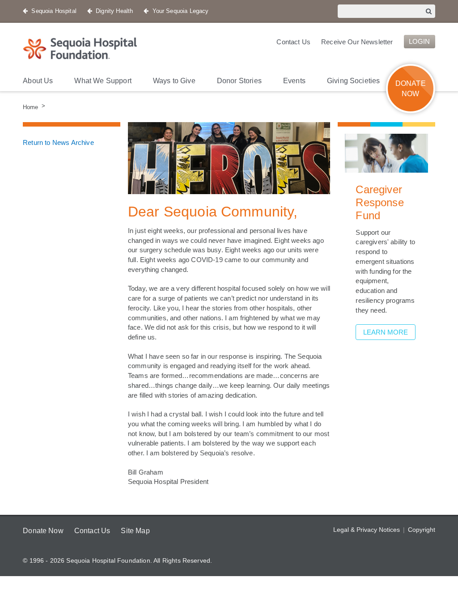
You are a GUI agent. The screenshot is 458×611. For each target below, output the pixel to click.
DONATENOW (410, 88)
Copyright (421, 529)
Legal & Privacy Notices (367, 529)
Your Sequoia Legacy (180, 11)
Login (419, 42)
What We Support (105, 80)
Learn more (385, 332)
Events (302, 80)
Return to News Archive (59, 142)
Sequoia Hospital (53, 11)
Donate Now (44, 530)
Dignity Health (114, 11)
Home (30, 106)
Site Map (138, 530)
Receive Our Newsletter (355, 42)
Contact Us (289, 42)
